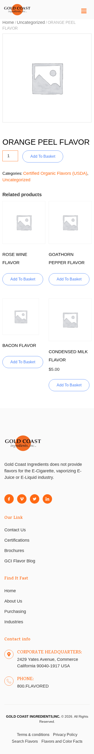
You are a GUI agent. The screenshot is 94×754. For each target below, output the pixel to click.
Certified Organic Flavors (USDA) (55, 173)
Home (8, 22)
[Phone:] (8, 681)
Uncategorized (31, 22)
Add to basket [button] (22, 279)
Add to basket (42, 156)
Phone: (25, 679)
